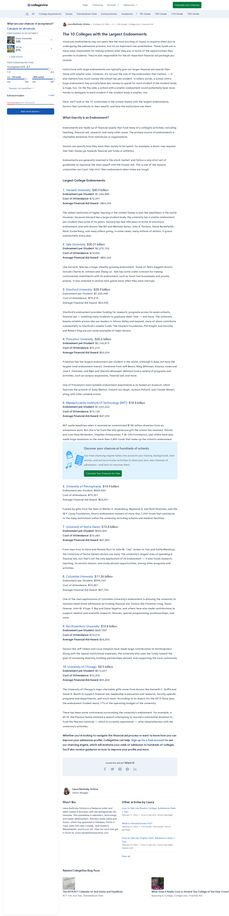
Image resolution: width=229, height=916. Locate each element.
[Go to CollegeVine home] (38, 5)
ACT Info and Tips (72, 895)
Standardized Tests (87, 13)
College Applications (50, 13)
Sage (85, 4)
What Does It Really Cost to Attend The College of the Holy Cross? (190, 891)
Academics (127, 13)
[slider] (49, 69)
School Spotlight (165, 815)
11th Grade (177, 13)
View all (126, 856)
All (33, 13)
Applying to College (162, 895)
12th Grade (193, 13)
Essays (69, 13)
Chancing (98, 4)
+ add (51, 95)
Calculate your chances (187, 4)
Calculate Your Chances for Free (103, 473)
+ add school (16, 56)
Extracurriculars (109, 13)
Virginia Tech (127, 848)
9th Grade (145, 13)
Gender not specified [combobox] (20, 88)
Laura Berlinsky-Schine (79, 24)
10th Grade (161, 13)
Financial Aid (147, 24)
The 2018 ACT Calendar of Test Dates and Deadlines (93, 891)
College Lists (134, 24)
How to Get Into (148, 815)
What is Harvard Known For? (137, 823)
